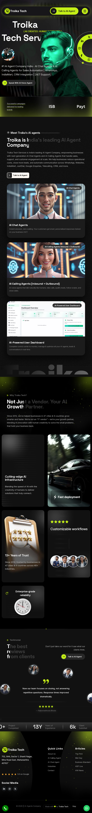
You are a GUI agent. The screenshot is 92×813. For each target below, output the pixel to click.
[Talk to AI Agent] (64, 11)
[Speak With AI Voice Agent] (19, 83)
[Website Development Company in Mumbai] (14, 11)
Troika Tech (63, 806)
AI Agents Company (32, 806)
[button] (86, 808)
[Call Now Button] (5, 808)
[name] (85, 11)
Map (74, 806)
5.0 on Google (23, 774)
